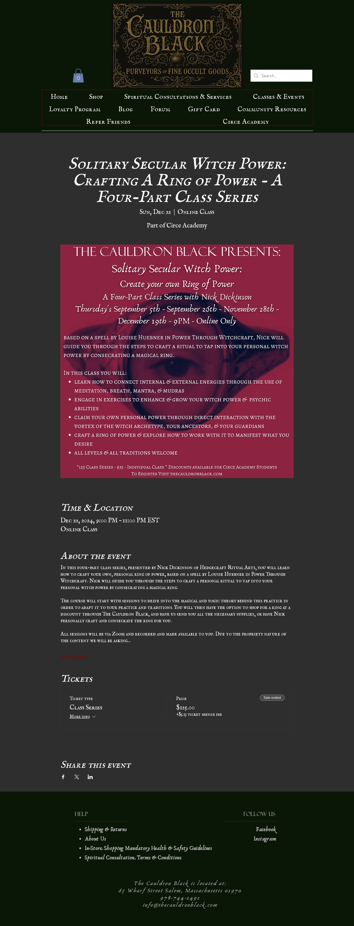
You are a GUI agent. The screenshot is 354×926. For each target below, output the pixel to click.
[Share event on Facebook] (63, 777)
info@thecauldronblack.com (180, 905)
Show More (73, 655)
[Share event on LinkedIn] (90, 777)
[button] (78, 75)
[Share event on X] (76, 777)
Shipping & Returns (106, 829)
